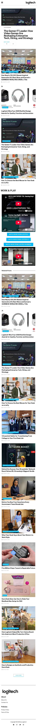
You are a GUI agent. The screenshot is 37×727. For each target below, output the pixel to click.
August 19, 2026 (5, 115)
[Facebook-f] (16, 724)
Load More (19, 675)
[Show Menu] (2, 2)
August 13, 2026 (5, 185)
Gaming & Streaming (9, 465)
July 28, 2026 (6, 603)
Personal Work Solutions (10, 71)
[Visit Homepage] (30, 2)
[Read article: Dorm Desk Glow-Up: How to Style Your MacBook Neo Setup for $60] (18, 585)
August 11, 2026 (6, 473)
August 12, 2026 (6, 440)
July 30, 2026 (6, 570)
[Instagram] (23, 724)
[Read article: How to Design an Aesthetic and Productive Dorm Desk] (18, 651)
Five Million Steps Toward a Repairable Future (18, 568)
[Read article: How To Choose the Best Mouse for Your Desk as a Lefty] (18, 166)
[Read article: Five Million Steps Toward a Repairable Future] (18, 554)
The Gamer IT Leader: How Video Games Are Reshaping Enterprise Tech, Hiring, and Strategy (18, 34)
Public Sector (7, 498)
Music (4, 595)
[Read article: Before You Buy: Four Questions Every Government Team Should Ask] (18, 488)
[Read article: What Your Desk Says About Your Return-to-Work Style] (18, 521)
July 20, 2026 (6, 669)
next (13, 44)
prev (6, 44)
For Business (7, 27)
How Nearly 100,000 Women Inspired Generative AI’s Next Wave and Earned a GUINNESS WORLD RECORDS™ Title (15, 77)
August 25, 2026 (6, 82)
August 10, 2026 (6, 506)
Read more (7, 42)
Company (5, 107)
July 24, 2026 (6, 636)
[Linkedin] (13, 724)
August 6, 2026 (6, 539)
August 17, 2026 (5, 151)
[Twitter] (20, 724)
